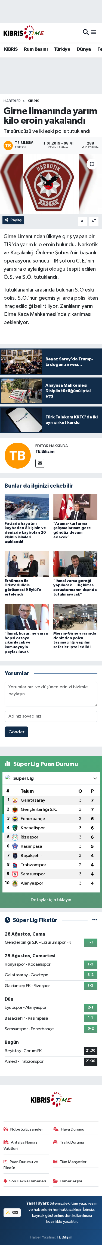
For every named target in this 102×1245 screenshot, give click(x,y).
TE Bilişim (64, 1237)
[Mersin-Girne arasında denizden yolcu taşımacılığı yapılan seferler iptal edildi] (75, 617)
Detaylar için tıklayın (51, 900)
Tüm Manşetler (73, 1162)
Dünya (84, 49)
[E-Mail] (39, 463)
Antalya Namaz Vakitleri (21, 1145)
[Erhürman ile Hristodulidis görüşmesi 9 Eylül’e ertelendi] (27, 564)
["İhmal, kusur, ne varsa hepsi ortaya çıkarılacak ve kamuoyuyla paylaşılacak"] (27, 617)
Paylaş (16, 220)
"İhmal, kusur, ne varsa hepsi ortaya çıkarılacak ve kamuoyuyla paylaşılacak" (26, 643)
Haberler (12, 101)
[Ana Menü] (93, 32)
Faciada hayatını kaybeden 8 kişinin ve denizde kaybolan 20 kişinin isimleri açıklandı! (25, 533)
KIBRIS (10, 49)
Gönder (16, 732)
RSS (14, 1213)
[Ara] (86, 32)
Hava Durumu (72, 1129)
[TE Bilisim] (18, 455)
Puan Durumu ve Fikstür (21, 1165)
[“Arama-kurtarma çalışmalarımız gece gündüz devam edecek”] (75, 507)
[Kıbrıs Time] (24, 32)
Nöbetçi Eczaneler (26, 1129)
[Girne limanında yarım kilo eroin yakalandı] (51, 184)
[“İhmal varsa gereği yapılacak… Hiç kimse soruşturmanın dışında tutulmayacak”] (75, 564)
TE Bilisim (44, 451)
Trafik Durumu (72, 1142)
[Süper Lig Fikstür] (94, 920)
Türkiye (62, 49)
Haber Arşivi (71, 1181)
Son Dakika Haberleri (27, 1181)
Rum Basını (36, 49)
